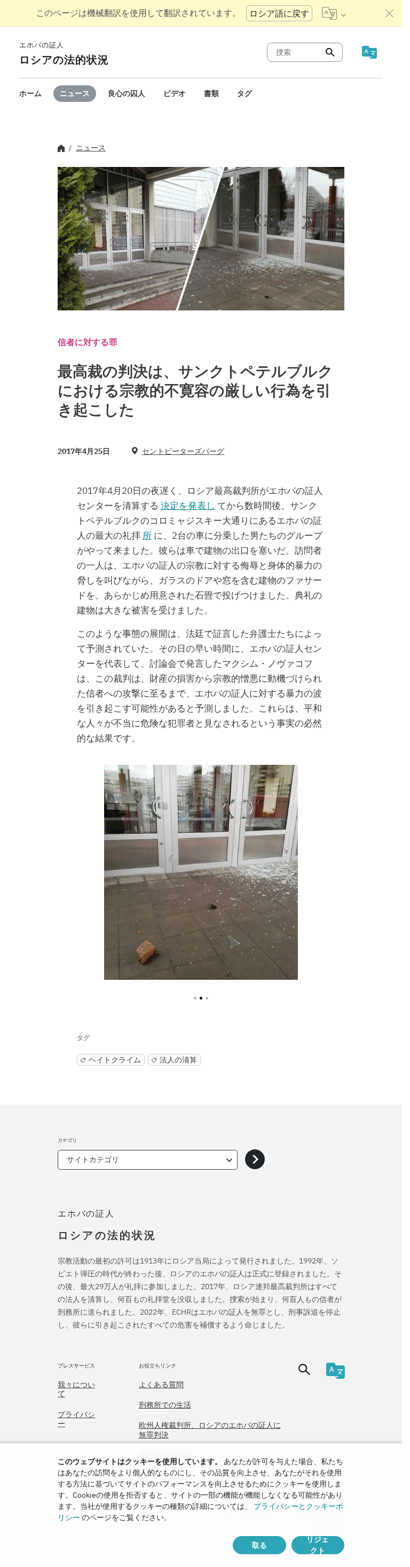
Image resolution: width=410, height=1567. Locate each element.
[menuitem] (30, 93)
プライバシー (76, 1419)
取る (259, 1545)
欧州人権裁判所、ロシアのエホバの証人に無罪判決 (210, 1430)
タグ (244, 93)
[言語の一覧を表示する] (334, 13)
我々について (76, 1389)
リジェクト (317, 1545)
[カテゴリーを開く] (255, 1160)
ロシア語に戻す (279, 13)
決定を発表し (188, 505)
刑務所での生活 (165, 1405)
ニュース (75, 93)
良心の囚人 (126, 93)
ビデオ (174, 93)
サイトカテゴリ (93, 1159)
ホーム (30, 93)
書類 (211, 93)
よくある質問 (161, 1384)
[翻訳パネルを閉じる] (389, 13)
